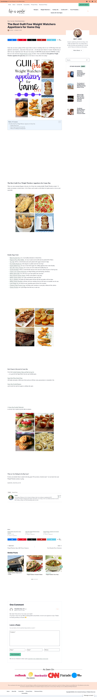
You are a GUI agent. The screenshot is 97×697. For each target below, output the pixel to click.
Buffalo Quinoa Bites (15, 273)
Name (12, 650)
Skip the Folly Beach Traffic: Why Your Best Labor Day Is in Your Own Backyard (80, 98)
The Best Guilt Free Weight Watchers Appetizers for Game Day (22, 123)
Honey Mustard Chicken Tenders (18, 275)
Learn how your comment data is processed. (38, 658)
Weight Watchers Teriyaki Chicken (34, 574)
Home (9, 4)
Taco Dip (12, 261)
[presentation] (16, 563)
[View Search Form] (87, 11)
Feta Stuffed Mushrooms (16, 263)
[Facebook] (87, 1)
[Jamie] (11, 497)
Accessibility (26, 4)
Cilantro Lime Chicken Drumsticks (18, 271)
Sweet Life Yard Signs (56, 12)
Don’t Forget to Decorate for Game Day (18, 127)
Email (29, 650)
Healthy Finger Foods (15, 125)
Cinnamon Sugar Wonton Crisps (17, 285)
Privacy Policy (34, 4)
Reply (57, 609)
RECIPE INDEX (84, 4)
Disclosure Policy (43, 4)
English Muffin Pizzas (15, 265)
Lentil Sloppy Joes (14, 283)
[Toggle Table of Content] (58, 122)
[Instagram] (89, 1)
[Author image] (8, 30)
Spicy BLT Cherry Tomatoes (17, 267)
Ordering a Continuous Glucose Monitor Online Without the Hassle (81, 73)
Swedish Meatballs (14, 269)
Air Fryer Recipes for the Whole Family (16, 1)
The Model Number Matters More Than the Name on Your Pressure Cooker (81, 111)
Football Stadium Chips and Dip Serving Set (23, 372)
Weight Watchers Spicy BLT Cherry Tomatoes (18, 547)
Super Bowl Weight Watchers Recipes (32, 531)
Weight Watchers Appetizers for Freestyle (51, 531)
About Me (14, 691)
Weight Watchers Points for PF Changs (15, 573)
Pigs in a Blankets (14, 279)
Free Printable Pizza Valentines (54, 547)
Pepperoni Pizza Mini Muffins (17, 260)
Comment (13, 632)
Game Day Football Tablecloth (16, 407)
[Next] (61, 566)
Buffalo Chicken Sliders (15, 277)
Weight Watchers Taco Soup (52, 574)
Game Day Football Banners (14, 384)
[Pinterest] (92, 1)
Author (9, 492)
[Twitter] (60, 497)
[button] (27, 573)
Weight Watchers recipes (26, 53)
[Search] (87, 60)
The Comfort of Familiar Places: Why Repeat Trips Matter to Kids (81, 85)
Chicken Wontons (14, 287)
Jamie (12, 30)
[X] (95, 1)
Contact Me (19, 4)
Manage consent (88, 695)
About (14, 4)
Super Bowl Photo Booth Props (15, 378)
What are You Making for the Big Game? (18, 128)
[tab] (35, 579)
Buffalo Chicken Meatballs (16, 281)
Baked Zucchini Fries (15, 258)
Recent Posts (14, 492)
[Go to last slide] (8, 566)
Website (46, 650)
